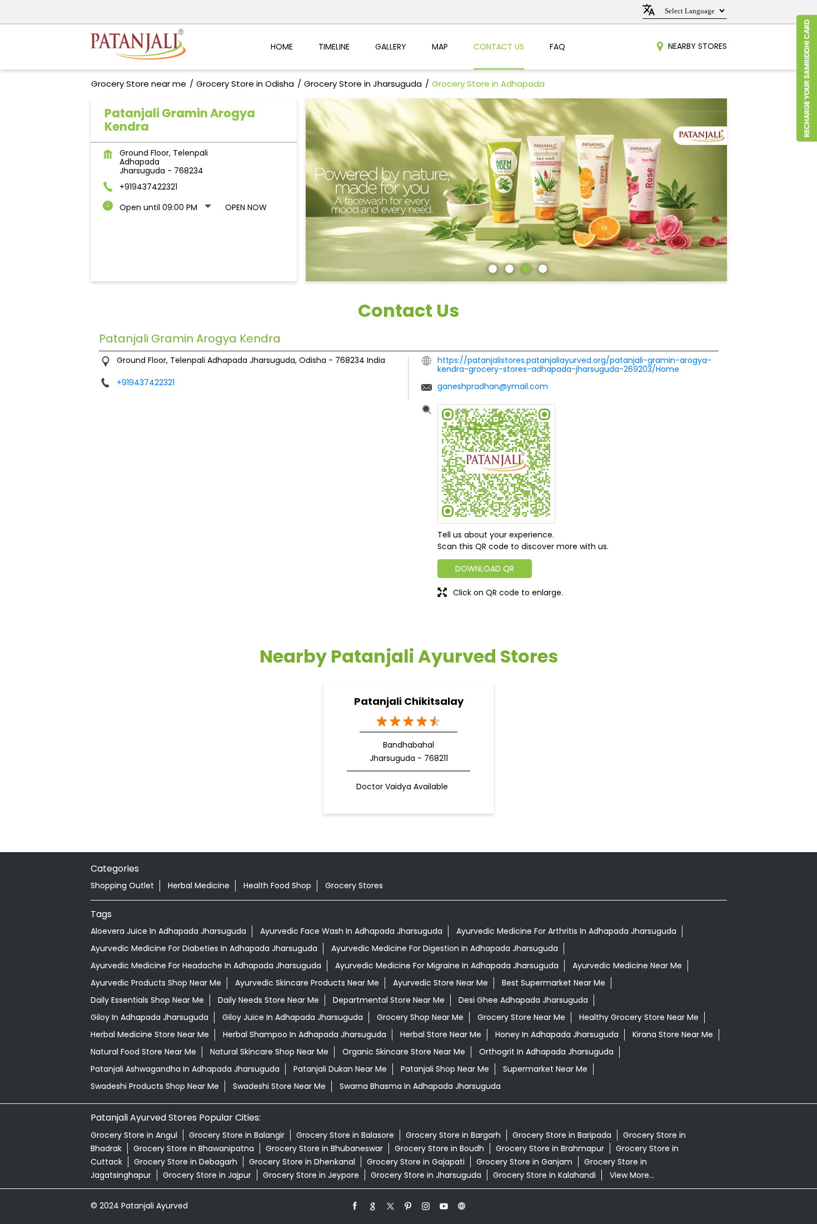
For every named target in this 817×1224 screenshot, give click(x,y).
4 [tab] (541, 267)
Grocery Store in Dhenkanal (302, 1161)
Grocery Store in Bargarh (453, 1135)
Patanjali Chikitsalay (409, 701)
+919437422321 (148, 186)
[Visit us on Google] (373, 1205)
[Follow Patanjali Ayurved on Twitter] (390, 1205)
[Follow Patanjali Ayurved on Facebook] (355, 1205)
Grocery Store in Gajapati (416, 1161)
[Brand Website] (462, 1205)
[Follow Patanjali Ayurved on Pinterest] (408, 1205)
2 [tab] (508, 267)
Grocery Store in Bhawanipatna (193, 1148)
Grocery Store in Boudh (439, 1148)
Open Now (246, 207)
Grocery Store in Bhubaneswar (324, 1148)
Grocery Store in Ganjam (524, 1161)
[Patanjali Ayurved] (138, 47)
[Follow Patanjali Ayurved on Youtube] (444, 1205)
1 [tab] (491, 267)
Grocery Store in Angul (134, 1135)
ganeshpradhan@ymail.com (492, 386)
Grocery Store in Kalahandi (544, 1175)
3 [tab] (524, 267)
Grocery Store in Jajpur (207, 1175)
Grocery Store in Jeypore (311, 1175)
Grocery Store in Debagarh (185, 1161)
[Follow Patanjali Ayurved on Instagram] (426, 1205)
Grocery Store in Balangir (237, 1135)
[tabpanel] (516, 189)
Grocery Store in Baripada (561, 1135)
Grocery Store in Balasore (345, 1135)
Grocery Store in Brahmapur (550, 1148)
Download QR (484, 568)
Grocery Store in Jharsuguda (426, 1175)
